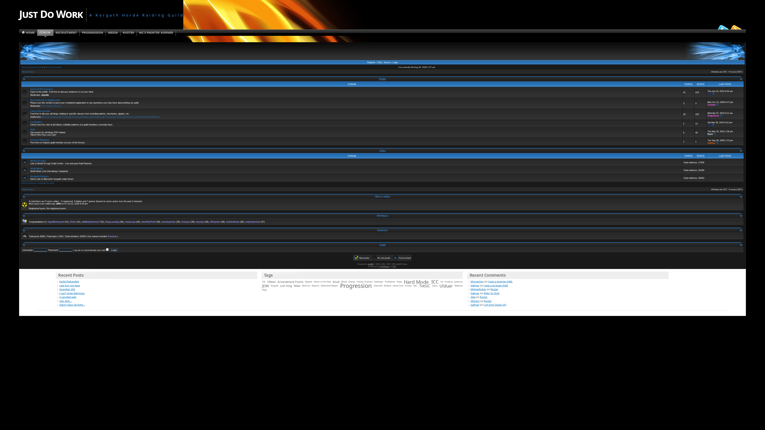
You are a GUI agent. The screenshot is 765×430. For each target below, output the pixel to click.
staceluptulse (168, 222)
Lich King (286, 286)
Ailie (473, 297)
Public (382, 79)
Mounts (315, 285)
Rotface (387, 285)
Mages (86, 117)
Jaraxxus (458, 281)
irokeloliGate (232, 222)
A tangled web (67, 297)
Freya (399, 281)
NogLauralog (112, 222)
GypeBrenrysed (56, 222)
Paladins (97, 117)
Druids (65, 117)
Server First (398, 285)
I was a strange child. (500, 281)
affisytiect (215, 222)
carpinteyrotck (252, 222)
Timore (408, 285)
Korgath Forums (39, 176)
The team (49, 183)
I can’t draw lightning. (72, 293)
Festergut (378, 281)
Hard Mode (416, 282)
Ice (441, 281)
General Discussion (41, 89)
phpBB (370, 264)
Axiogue (185, 222)
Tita (709, 94)
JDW (265, 285)
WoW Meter (36, 168)
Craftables (36, 122)
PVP (32, 129)
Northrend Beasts (329, 285)
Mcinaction (477, 281)
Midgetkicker (478, 289)
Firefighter (390, 281)
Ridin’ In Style (491, 293)
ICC (435, 282)
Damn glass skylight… (72, 305)
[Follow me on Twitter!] (722, 28)
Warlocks (143, 117)
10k (263, 281)
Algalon (309, 281)
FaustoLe (113, 236)
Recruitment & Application (45, 100)
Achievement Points (290, 282)
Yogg (264, 289)
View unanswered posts (33, 67)
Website (459, 285)
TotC (415, 285)
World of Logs (38, 160)
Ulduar (446, 286)
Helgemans (713, 115)
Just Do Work (51, 14)
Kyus (710, 134)
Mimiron (306, 285)
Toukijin (711, 105)
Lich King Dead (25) (495, 305)
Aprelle (45, 95)
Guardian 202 (67, 289)
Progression (356, 286)
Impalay (200, 222)
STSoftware (384, 267)
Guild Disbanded (69, 281)
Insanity (449, 281)
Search (387, 62)
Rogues (119, 117)
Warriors (156, 117)
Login (395, 62)
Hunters (75, 117)
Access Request (39, 140)
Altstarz (475, 301)
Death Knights (51, 117)
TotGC (424, 285)
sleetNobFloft (148, 222)
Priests (108, 117)
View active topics (53, 67)
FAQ (379, 62)
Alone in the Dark (322, 281)
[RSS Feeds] (735, 28)
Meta (297, 286)
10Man (271, 282)
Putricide (378, 285)
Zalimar (711, 143)
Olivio (73, 222)
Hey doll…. (65, 301)
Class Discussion (40, 111)
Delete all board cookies (33, 183)
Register (371, 62)
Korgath (275, 285)
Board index (28, 72)
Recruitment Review (51, 106)
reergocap (130, 222)
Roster (494, 289)
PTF (394, 267)
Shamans (130, 117)
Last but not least (69, 285)
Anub (336, 282)
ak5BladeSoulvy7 (91, 222)
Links (383, 150)
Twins (434, 285)
